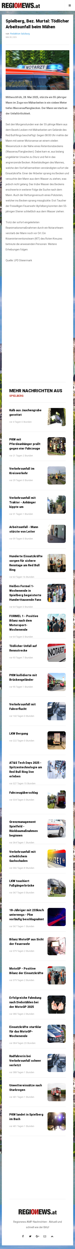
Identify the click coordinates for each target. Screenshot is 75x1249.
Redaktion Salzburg (20, 33)
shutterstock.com (46, 86)
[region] (37, 295)
